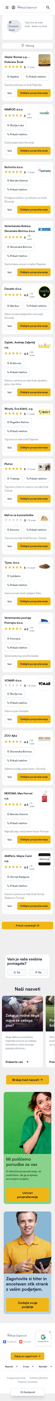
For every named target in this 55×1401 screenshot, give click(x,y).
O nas (26, 1366)
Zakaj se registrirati (26, 1356)
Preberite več (14, 1062)
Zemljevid (29, 1392)
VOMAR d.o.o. (13, 680)
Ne (39, 972)
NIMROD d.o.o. (13, 109)
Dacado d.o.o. (13, 288)
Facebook (11, 1342)
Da (18, 972)
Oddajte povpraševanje (34, 92)
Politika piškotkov (39, 1377)
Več (9, 93)
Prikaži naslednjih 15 (27, 925)
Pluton (8, 464)
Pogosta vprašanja (27, 1381)
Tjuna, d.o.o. (12, 562)
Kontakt (43, 1366)
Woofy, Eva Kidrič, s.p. (18, 408)
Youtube (27, 1342)
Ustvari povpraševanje (27, 1195)
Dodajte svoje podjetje (27, 1305)
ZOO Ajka (10, 735)
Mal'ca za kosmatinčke (18, 515)
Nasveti (9, 1366)
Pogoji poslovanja (16, 1377)
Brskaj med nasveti (26, 1080)
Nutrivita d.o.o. (13, 167)
